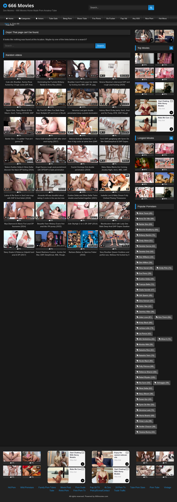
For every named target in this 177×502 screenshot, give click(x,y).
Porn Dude (80, 487)
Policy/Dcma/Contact (99, 490)
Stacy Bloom (146, 394)
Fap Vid (124, 18)
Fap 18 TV (95, 487)
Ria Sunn (144, 383)
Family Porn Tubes (47, 487)
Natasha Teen (146, 355)
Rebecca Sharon (148, 372)
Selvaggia (163, 383)
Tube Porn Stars (137, 487)
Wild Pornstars (27, 487)
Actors (40, 18)
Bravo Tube (82, 18)
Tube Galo (53, 18)
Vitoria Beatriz (146, 415)
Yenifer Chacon (147, 426)
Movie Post (66, 487)
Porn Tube (154, 487)
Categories (25, 18)
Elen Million (145, 262)
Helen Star (145, 306)
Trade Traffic (120, 490)
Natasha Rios (146, 350)
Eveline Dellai (146, 279)
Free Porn (10, 25)
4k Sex (107, 487)
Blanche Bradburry (148, 230)
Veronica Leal (146, 410)
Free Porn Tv (79, 490)
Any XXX (136, 18)
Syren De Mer (146, 404)
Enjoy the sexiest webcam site (142, 39)
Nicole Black (146, 361)
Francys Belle (146, 284)
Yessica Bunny (147, 432)
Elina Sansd (146, 268)
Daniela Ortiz (146, 251)
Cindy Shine (146, 241)
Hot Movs (163, 18)
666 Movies (20, 5)
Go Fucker (110, 18)
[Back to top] (169, 494)
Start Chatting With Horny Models (164, 103)
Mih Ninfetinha (147, 339)
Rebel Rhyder (147, 377)
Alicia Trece (145, 213)
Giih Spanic (145, 295)
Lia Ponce (145, 334)
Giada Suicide (146, 290)
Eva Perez (145, 273)
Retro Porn (64, 490)
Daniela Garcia (147, 246)
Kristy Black (145, 323)
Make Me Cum (163, 118)
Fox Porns (96, 18)
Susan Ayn (145, 399)
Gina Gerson (146, 301)
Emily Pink (165, 268)
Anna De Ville (146, 219)
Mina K (166, 339)
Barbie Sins (145, 224)
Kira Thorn (164, 317)
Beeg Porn (67, 18)
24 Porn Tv (120, 487)
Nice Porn (149, 18)
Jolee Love (145, 317)
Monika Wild (146, 344)
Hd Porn (12, 487)
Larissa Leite (146, 328)
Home (10, 18)
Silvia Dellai (145, 388)
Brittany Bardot (147, 235)
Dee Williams (146, 257)
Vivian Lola (145, 421)
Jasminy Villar (146, 312)
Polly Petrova (146, 366)
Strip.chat (139, 41)
